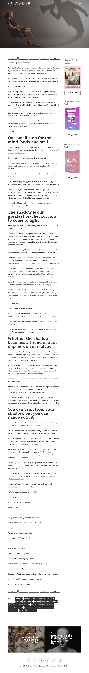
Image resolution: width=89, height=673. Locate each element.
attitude (34, 598)
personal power (29, 607)
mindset (33, 604)
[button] (80, 3)
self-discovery (13, 611)
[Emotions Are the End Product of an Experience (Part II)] (62, 639)
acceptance (19, 598)
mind (28, 604)
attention (27, 598)
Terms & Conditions (48, 666)
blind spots (50, 598)
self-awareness (48, 607)
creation (37, 601)
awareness (42, 598)
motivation (41, 604)
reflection (39, 607)
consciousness (28, 601)
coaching (18, 601)
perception (49, 604)
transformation (31, 611)
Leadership (44, 38)
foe (9, 604)
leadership (21, 604)
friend (14, 604)
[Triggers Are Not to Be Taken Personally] (26, 639)
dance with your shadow (49, 601)
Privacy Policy (63, 666)
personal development (15, 607)
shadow (22, 611)
